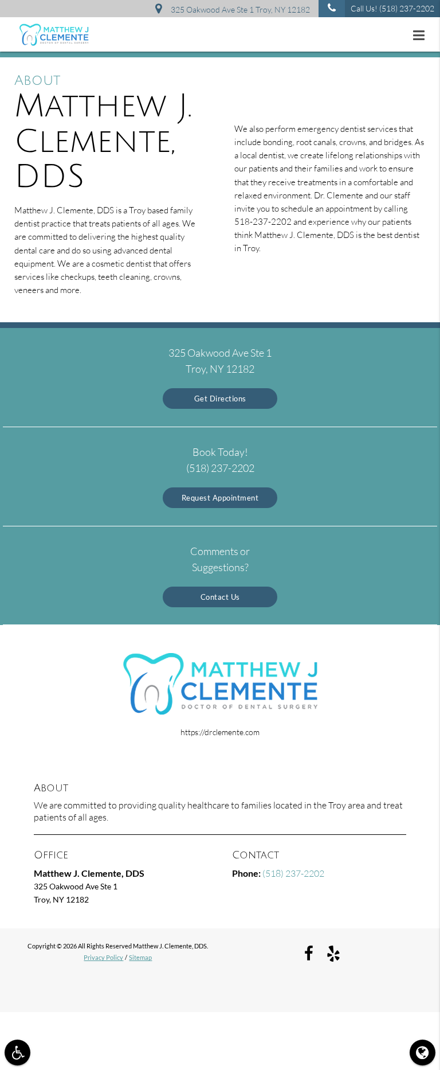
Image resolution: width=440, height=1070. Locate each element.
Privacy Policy (103, 957)
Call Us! (392, 8)
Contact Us (220, 597)
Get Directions (220, 398)
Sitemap (140, 957)
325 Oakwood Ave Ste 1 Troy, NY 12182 (238, 9)
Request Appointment (220, 497)
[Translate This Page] (422, 1052)
